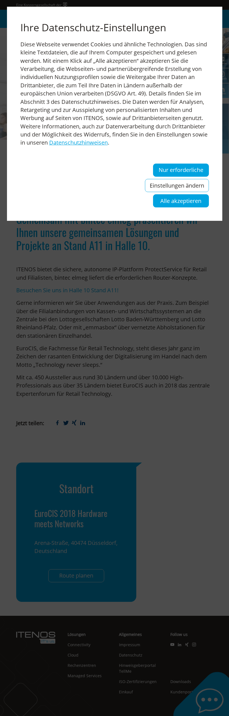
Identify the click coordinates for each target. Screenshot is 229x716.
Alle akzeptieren (180, 201)
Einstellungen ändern (177, 185)
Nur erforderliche (181, 170)
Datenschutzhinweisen (78, 142)
